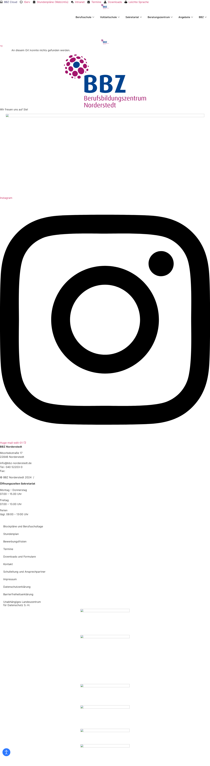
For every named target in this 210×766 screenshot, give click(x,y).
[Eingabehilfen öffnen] (6, 752)
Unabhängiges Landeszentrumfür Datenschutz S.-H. (22, 603)
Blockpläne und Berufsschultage (23, 526)
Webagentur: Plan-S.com (51, 477)
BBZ (201, 17)
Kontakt (8, 564)
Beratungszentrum (159, 17)
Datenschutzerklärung (17, 586)
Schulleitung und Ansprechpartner (24, 571)
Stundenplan (11, 534)
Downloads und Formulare (19, 556)
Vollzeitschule (108, 17)
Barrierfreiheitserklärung (18, 594)
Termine (8, 549)
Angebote (184, 17)
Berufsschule (83, 17)
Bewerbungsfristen (14, 541)
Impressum (10, 579)
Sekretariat (132, 17)
